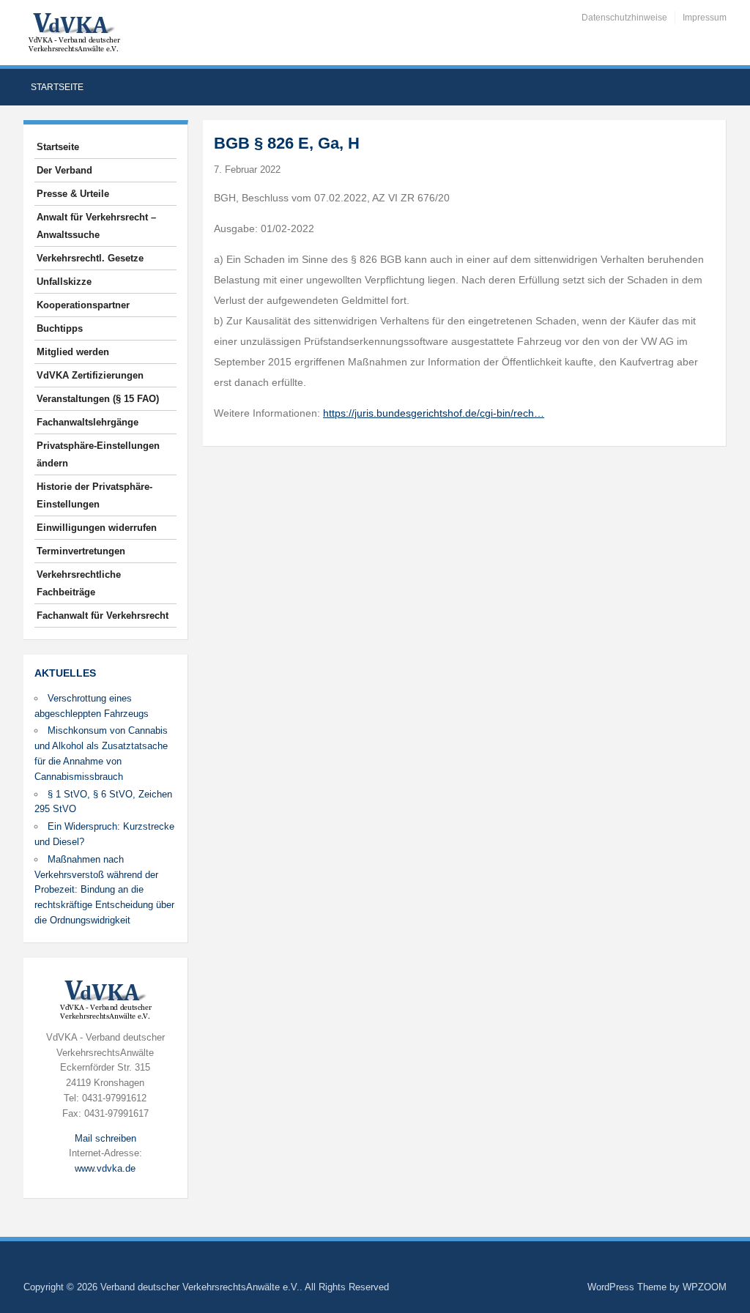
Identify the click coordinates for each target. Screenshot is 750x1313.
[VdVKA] (74, 32)
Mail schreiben (105, 1138)
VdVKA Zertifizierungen (90, 375)
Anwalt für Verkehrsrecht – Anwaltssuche (96, 226)
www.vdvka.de (105, 1168)
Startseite (57, 87)
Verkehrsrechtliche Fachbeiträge (79, 583)
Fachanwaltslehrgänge (87, 422)
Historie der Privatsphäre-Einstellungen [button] (94, 495)
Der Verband (64, 170)
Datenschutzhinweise (624, 17)
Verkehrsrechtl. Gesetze (90, 258)
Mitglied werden (73, 351)
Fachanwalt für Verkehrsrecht (102, 615)
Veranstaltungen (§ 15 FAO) (98, 398)
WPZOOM (705, 1287)
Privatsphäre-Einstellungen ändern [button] (98, 454)
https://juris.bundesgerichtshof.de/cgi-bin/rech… (433, 413)
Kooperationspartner (83, 305)
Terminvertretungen (81, 551)
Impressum (705, 17)
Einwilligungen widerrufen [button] (97, 527)
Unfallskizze (64, 281)
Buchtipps (60, 328)
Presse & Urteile (73, 193)
